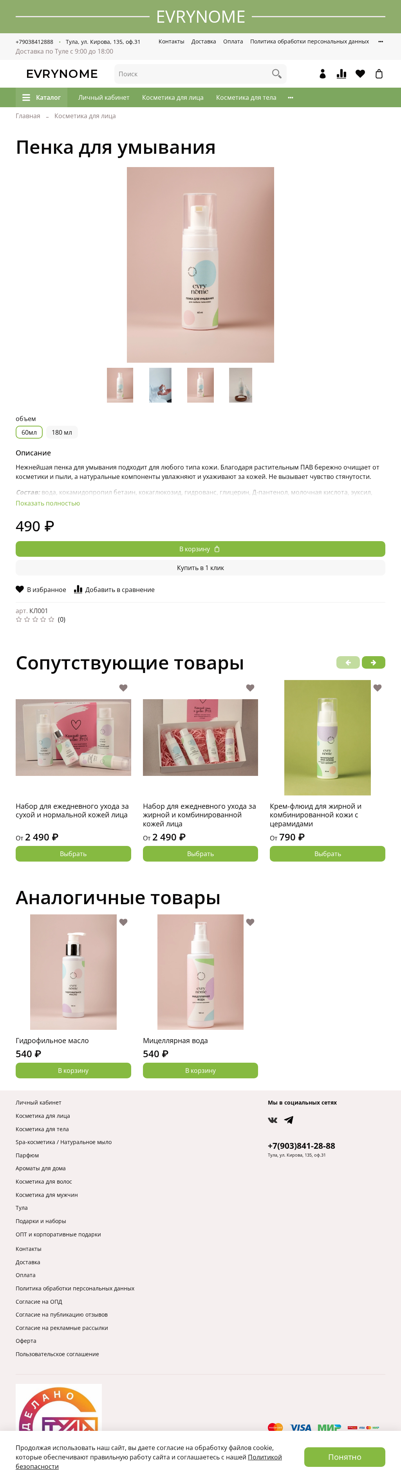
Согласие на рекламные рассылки (62, 1327)
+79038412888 (34, 41)
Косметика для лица (173, 97)
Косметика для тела (246, 97)
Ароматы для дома (41, 1168)
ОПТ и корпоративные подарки (58, 1234)
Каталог (48, 97)
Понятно (344, 1457)
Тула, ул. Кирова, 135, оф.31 (103, 41)
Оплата (233, 41)
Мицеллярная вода (175, 1040)
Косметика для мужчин (47, 1194)
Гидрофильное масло (52, 1040)
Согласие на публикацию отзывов (62, 1314)
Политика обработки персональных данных (309, 41)
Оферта (26, 1340)
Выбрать (73, 853)
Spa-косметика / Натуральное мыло (64, 1142)
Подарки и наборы (41, 1221)
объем (26, 419)
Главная (28, 116)
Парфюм (27, 1155)
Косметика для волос (44, 1181)
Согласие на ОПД (39, 1301)
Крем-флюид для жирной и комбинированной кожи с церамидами (315, 814)
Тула (22, 1207)
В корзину (73, 1070)
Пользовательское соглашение (57, 1354)
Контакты (171, 41)
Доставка (203, 41)
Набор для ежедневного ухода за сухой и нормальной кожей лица (72, 810)
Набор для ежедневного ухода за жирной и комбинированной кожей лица (199, 814)
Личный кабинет (104, 97)
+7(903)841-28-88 (301, 1145)
